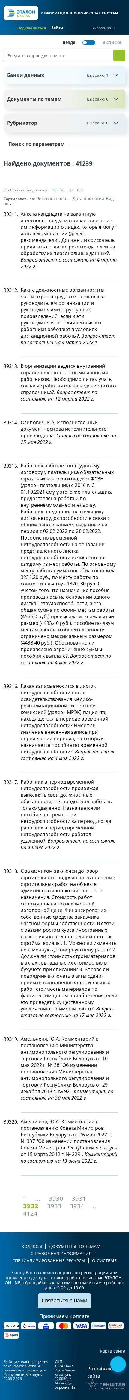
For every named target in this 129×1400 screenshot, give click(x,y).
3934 (77, 1206)
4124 (30, 1213)
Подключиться (31, 27)
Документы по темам (57, 99)
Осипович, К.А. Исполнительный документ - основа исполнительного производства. (68, 432)
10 (54, 190)
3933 (54, 1206)
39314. (11, 422)
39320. (11, 1121)
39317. (11, 782)
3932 (31, 1206)
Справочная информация (61, 1253)
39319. (11, 1039)
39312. (11, 290)
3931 (79, 1199)
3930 (56, 1199)
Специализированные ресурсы (49, 1260)
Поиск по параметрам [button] (36, 144)
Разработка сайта (100, 1372)
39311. (11, 214)
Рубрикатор (57, 123)
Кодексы (32, 1246)
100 (79, 190)
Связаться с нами (64, 1300)
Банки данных (57, 75)
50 (70, 190)
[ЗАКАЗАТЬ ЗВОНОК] (119, 1365)
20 (62, 190)
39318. (11, 871)
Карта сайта (112, 1351)
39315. (11, 466)
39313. (11, 366)
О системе (104, 1260)
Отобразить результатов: (26, 190)
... (37, 1199)
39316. (11, 686)
